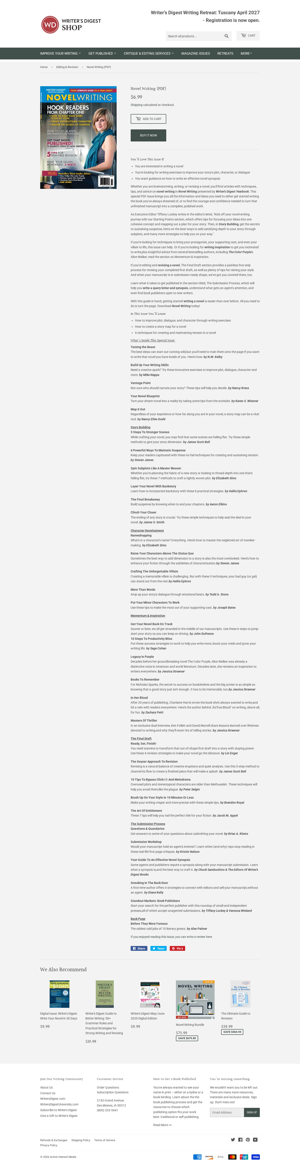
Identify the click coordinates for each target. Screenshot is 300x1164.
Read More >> (162, 1125)
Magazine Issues (195, 53)
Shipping (137, 105)
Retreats (225, 53)
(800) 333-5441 (107, 1110)
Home (44, 67)
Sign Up (252, 1112)
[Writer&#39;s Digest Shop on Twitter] (233, 1140)
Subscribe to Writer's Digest (58, 1110)
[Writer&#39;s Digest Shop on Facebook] (240, 1140)
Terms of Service (104, 1140)
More (245, 53)
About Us (46, 1087)
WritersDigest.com (52, 1098)
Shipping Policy (80, 1140)
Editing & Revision (67, 67)
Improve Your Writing (59, 53)
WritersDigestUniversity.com (59, 1104)
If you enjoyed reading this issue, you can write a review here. (172, 937)
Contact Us (47, 1093)
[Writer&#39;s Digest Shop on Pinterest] (248, 1140)
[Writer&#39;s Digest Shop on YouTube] (255, 1140)
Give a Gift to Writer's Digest (59, 1116)
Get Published (101, 53)
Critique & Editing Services (147, 53)
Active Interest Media (63, 1157)
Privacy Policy (48, 1145)
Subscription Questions (112, 1092)
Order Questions (108, 1087)
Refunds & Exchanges (53, 1140)
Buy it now (148, 135)
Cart (251, 35)
